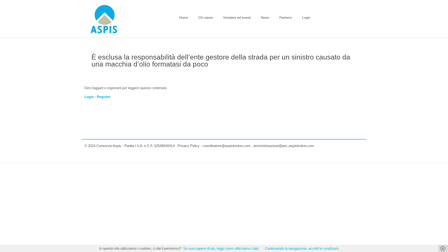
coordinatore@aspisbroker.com (226, 146)
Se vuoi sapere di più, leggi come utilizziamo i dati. (221, 248)
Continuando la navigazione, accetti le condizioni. (302, 248)
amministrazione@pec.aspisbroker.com (283, 146)
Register (104, 97)
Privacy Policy (189, 146)
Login (89, 97)
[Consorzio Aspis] (104, 18)
